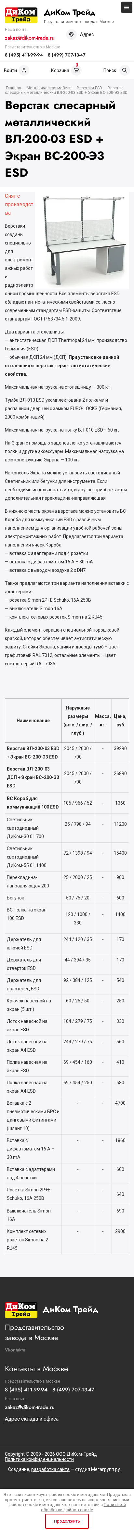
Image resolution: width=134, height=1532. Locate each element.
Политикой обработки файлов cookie (83, 1507)
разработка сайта (50, 1469)
